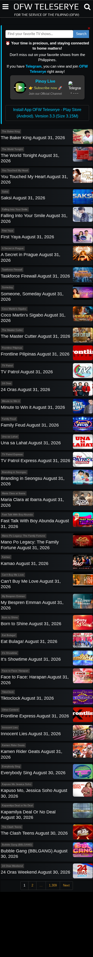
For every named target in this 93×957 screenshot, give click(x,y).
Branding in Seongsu (14, 472)
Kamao (6, 557)
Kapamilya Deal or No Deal (17, 805)
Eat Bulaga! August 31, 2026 (29, 641)
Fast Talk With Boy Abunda (17, 514)
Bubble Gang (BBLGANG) (17, 844)
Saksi (5, 191)
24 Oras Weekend (12, 865)
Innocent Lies (10, 727)
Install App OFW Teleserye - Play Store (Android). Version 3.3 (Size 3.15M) (47, 113)
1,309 (53, 885)
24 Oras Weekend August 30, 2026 (35, 872)
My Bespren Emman (13, 596)
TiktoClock (8, 692)
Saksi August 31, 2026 (23, 197)
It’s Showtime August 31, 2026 (31, 659)
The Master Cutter (12, 330)
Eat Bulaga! (9, 635)
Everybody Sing (11, 766)
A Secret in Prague (13, 248)
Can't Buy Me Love (13, 574)
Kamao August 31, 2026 (24, 563)
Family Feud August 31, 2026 (30, 425)
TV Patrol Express (12, 454)
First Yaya (7, 230)
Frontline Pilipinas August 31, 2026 (35, 354)
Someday (7, 287)
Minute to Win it (11, 401)
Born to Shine (10, 617)
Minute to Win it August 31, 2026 (33, 407)
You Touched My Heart (15, 170)
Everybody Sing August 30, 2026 (33, 772)
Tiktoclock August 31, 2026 (27, 698)
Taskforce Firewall (12, 269)
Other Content (10, 709)
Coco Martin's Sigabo (14, 308)
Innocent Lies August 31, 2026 (31, 733)
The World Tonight (12, 149)
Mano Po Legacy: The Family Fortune (23, 535)
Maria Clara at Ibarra (13, 493)
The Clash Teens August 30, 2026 (34, 833)
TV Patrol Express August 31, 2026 (35, 460)
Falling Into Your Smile (15, 209)
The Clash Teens (11, 827)
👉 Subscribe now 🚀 (45, 88)
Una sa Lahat (10, 436)
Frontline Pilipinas (12, 347)
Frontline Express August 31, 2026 (35, 715)
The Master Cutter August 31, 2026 (35, 336)
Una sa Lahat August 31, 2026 (31, 442)
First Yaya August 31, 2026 (27, 236)
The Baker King (11, 131)
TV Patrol (7, 365)
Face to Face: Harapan (15, 670)
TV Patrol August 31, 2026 (27, 371)
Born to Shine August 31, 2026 (31, 623)
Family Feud (9, 418)
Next (66, 885)
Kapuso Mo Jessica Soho (16, 784)
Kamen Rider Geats (13, 745)
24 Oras (6, 383)
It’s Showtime (9, 653)
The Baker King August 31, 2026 (33, 137)
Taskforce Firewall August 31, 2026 (35, 276)
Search (81, 34)
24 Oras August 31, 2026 (25, 389)
